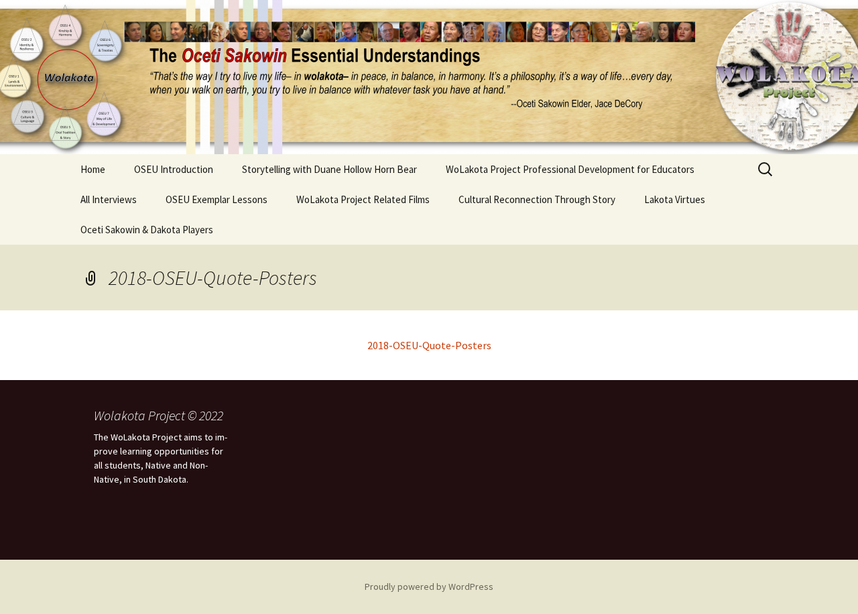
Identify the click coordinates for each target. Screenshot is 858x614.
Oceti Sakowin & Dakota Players (146, 229)
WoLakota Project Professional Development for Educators (570, 169)
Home (92, 169)
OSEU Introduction (173, 169)
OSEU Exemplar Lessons (216, 199)
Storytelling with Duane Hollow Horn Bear (329, 169)
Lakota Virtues (674, 199)
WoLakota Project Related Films (363, 199)
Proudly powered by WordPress (429, 586)
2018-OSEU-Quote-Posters (429, 345)
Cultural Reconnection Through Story (536, 199)
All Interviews (108, 199)
